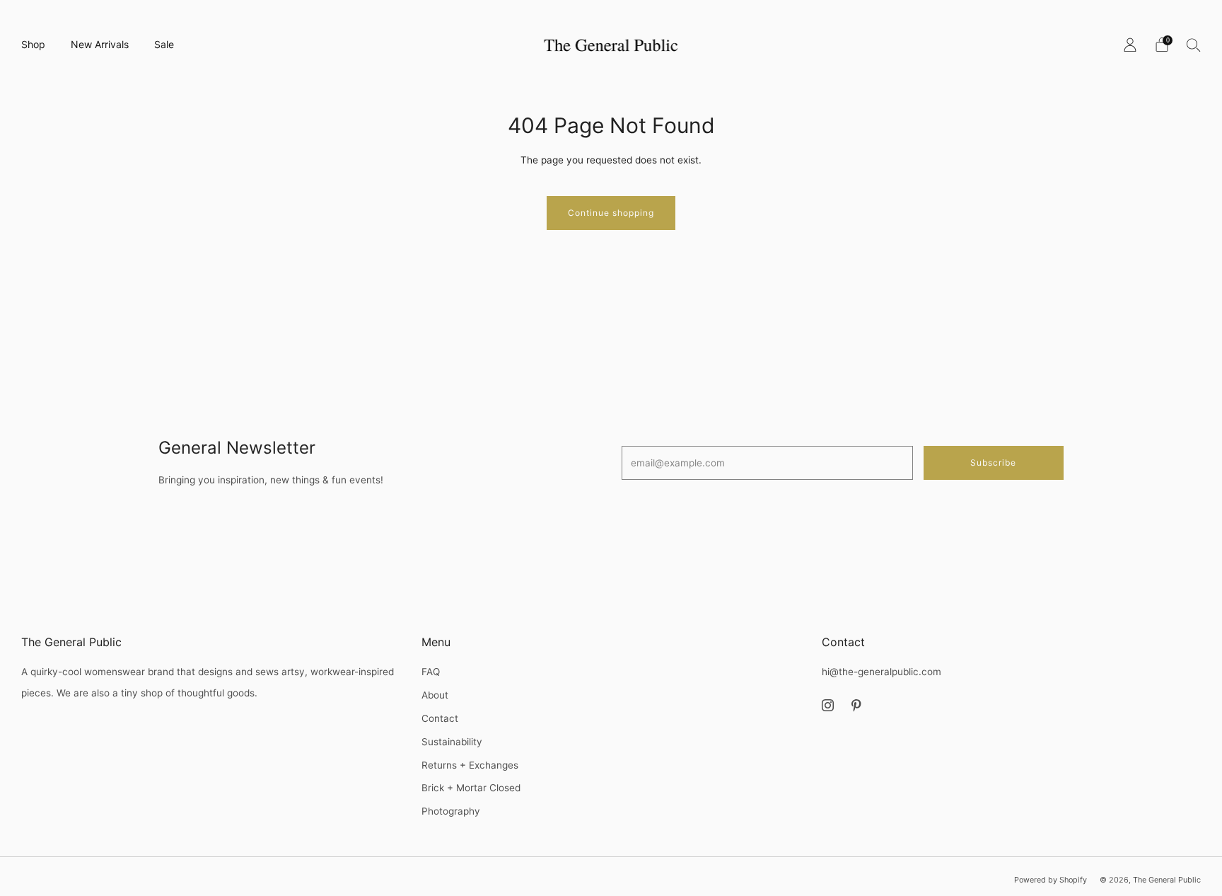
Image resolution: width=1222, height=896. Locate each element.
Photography (450, 811)
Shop (33, 44)
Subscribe (993, 462)
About (434, 695)
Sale (164, 44)
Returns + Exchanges (469, 765)
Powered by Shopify (1050, 880)
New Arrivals (100, 44)
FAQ (430, 671)
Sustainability (451, 741)
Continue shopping (611, 212)
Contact (439, 718)
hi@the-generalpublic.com (881, 671)
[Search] (1194, 45)
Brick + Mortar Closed (470, 787)
